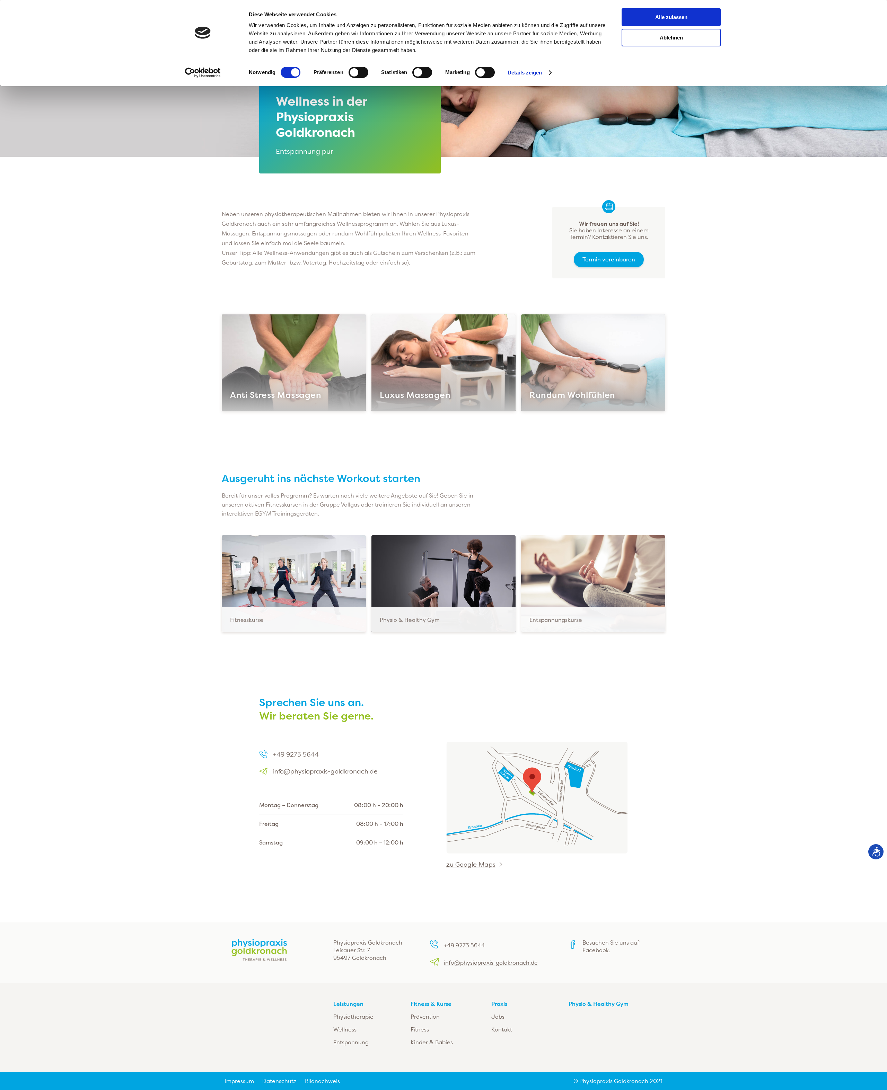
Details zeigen (525, 72)
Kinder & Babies (432, 1042)
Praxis (499, 1004)
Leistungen (348, 1004)
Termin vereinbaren (608, 259)
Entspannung (351, 1042)
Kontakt (501, 1029)
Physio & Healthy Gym (599, 1004)
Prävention (425, 1016)
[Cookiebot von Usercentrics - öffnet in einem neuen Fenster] (203, 73)
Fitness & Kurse (431, 1004)
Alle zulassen (671, 17)
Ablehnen (671, 38)
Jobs (497, 1016)
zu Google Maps (470, 864)
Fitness (420, 1029)
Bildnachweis (322, 1081)
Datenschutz (279, 1081)
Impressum (239, 1081)
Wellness (345, 1029)
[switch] (358, 72)
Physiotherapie (353, 1016)
